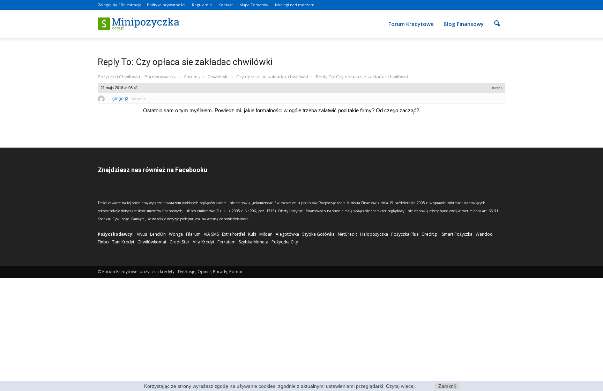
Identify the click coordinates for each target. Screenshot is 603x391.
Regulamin (202, 4)
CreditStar (179, 242)
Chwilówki (218, 76)
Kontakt (225, 4)
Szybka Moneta (253, 242)
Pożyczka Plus (404, 234)
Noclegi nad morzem (294, 4)
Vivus (142, 234)
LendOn (158, 234)
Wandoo (484, 234)
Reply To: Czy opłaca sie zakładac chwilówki (185, 62)
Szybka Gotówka (318, 234)
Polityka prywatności (166, 4)
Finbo (103, 242)
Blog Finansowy (464, 23)
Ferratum (226, 242)
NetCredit (347, 234)
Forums (192, 76)
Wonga (176, 234)
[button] (497, 19)
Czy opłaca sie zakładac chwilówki (272, 76)
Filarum (193, 234)
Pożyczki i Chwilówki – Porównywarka (137, 76)
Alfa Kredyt (203, 242)
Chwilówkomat (151, 242)
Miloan (266, 234)
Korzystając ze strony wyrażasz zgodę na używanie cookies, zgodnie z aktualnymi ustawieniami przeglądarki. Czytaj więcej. (280, 386)
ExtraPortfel (233, 234)
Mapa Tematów (253, 4)
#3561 (497, 88)
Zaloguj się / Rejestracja (119, 4)
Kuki (252, 234)
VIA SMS (211, 234)
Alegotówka (287, 234)
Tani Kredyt (123, 242)
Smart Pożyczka (457, 234)
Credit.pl (430, 234)
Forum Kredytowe (411, 23)
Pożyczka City (284, 242)
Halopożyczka (374, 234)
